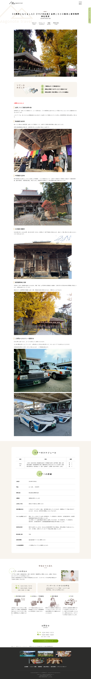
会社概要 (26, 666)
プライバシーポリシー (61, 666)
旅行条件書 (31, 539)
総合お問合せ (46, 666)
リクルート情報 (33, 666)
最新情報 (40, 666)
